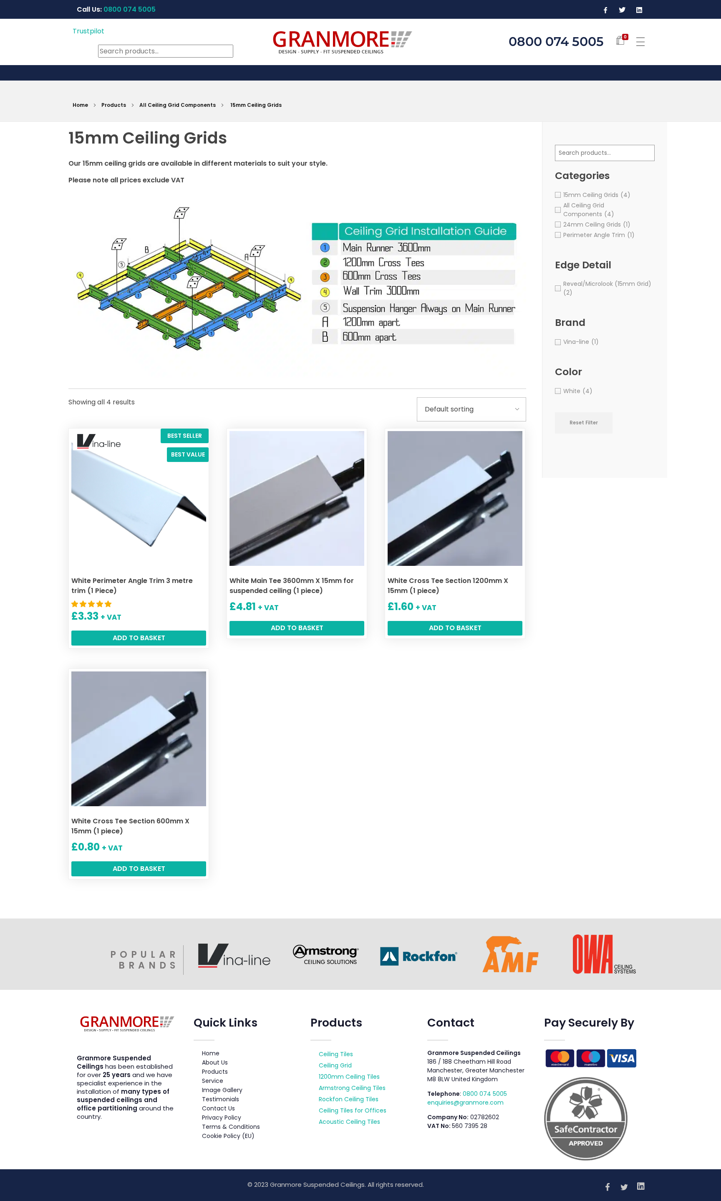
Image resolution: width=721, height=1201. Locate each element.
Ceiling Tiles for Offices (352, 1110)
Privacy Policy (221, 1117)
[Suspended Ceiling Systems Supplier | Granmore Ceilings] (360, 40)
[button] (92, 604)
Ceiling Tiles (336, 1054)
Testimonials (220, 1099)
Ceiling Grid (335, 1065)
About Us (215, 1062)
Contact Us (218, 1108)
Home (80, 104)
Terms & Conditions (231, 1127)
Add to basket (139, 638)
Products (113, 104)
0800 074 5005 (485, 1094)
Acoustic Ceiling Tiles (349, 1122)
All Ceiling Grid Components (177, 104)
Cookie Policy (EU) (228, 1136)
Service (212, 1081)
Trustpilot (88, 31)
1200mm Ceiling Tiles (349, 1076)
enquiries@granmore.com (465, 1102)
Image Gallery (222, 1090)
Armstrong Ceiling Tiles (352, 1088)
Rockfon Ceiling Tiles (348, 1099)
